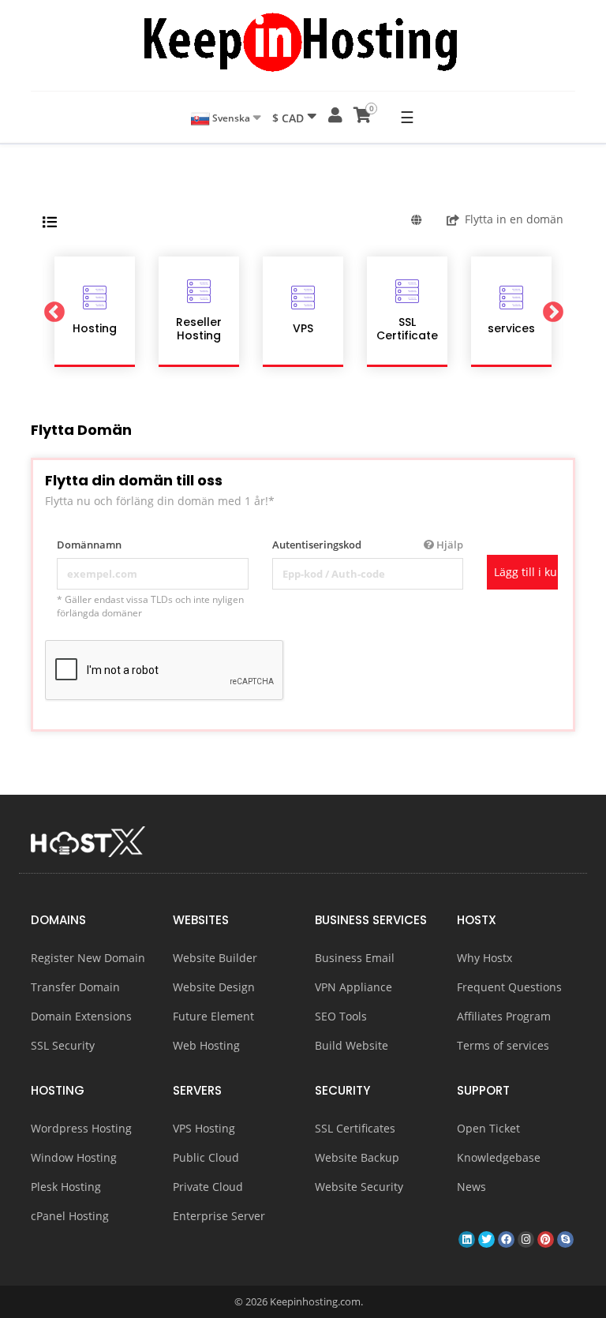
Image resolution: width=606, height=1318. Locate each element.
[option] (95, 312)
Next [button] (552, 312)
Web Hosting (206, 1045)
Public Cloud (206, 1157)
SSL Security (63, 1045)
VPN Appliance (353, 986)
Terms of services (503, 1045)
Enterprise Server (219, 1215)
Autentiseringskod (368, 544)
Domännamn (89, 544)
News (471, 1186)
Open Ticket (488, 1128)
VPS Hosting (204, 1128)
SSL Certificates (355, 1128)
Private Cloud (208, 1186)
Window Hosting (74, 1157)
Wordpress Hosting (81, 1128)
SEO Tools (341, 1016)
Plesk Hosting (66, 1186)
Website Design (214, 986)
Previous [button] (54, 312)
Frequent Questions (509, 986)
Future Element (213, 1016)
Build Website (351, 1045)
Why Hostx (484, 957)
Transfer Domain (75, 986)
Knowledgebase (499, 1157)
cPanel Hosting (70, 1215)
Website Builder (215, 957)
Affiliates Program (504, 1016)
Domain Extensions (81, 1016)
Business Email (355, 957)
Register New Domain (88, 957)
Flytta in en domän (514, 219)
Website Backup (357, 1157)
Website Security (359, 1186)
